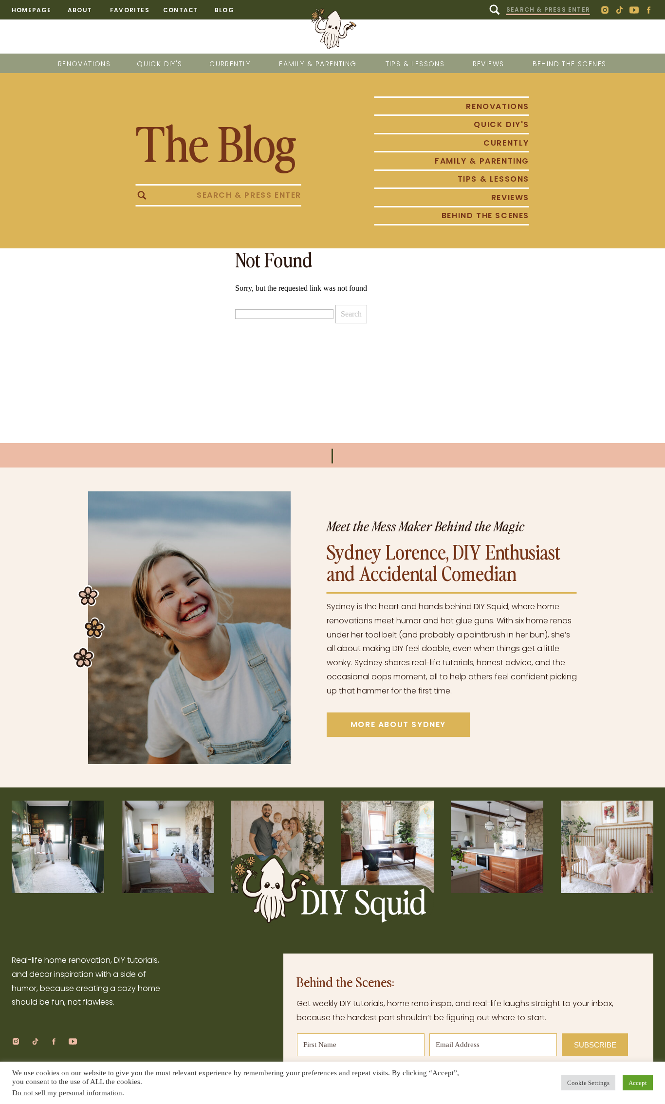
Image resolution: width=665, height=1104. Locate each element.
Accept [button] (637, 1082)
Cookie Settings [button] (588, 1082)
